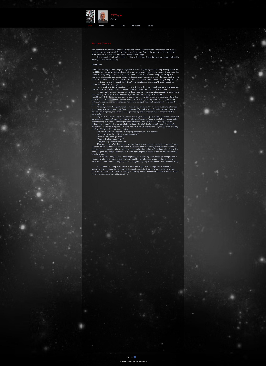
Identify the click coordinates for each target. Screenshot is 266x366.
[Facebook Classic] (135, 357)
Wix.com (144, 361)
